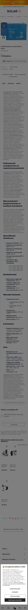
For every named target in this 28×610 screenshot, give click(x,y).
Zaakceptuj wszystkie (15, 600)
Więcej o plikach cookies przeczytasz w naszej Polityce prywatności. (14, 584)
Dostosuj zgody (15, 596)
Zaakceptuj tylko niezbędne (15, 590)
